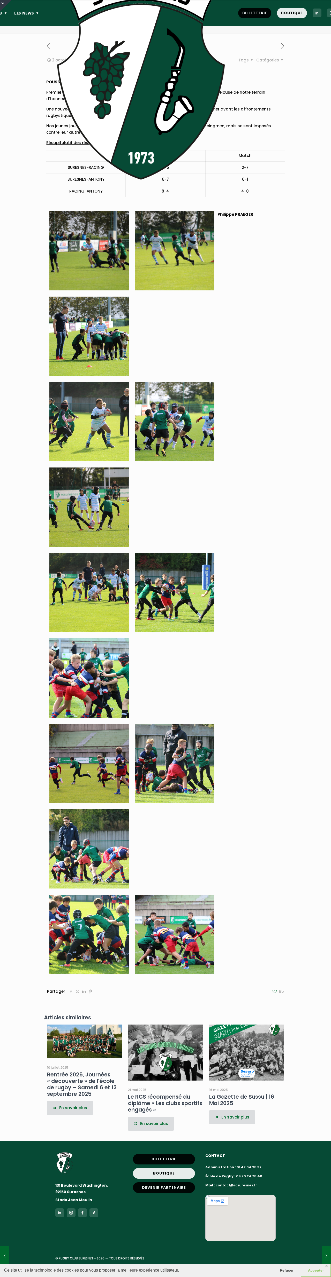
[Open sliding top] (6, 6)
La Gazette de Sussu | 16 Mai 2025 (241, 1100)
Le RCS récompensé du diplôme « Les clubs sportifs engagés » (165, 1103)
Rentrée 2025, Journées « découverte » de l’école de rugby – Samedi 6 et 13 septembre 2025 (82, 1084)
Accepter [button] (316, 1270)
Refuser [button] (287, 1270)
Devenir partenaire (164, 1187)
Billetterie (254, 12)
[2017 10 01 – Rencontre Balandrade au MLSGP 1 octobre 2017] (4, 1256)
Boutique (292, 12)
